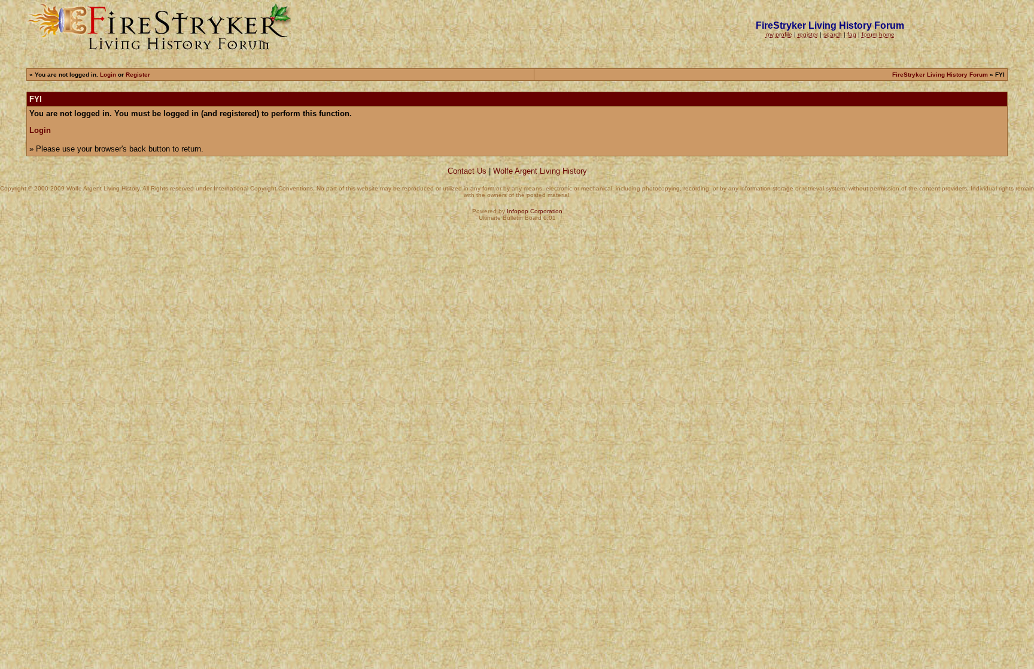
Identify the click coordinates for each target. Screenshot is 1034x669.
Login (108, 74)
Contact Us (467, 171)
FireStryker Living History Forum (940, 74)
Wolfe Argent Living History (540, 171)
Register (138, 74)
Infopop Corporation (534, 211)
